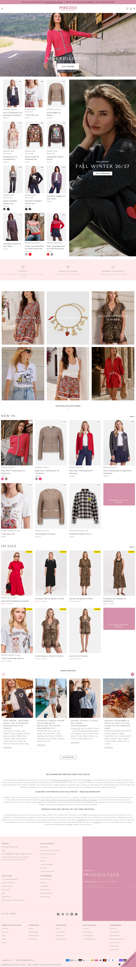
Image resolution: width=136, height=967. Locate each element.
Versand (43, 857)
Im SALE (9, 546)
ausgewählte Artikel (54, 2)
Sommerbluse (115, 935)
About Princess (45, 879)
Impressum (6, 890)
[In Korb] (18, 104)
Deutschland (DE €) (24, 960)
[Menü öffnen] (2, 8)
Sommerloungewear (117, 939)
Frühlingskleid (88, 932)
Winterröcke (60, 935)
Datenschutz (6, 897)
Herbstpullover (34, 935)
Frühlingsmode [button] (89, 925)
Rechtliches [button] (7, 876)
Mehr (132, 417)
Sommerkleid (114, 932)
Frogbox (89, 780)
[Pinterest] (63, 914)
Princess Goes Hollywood (14, 965)
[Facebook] (58, 914)
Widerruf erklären (46, 864)
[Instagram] (67, 914)
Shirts (48, 800)
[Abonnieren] (132, 886)
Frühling (86, 928)
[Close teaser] (119, 964)
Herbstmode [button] (34, 925)
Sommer (113, 928)
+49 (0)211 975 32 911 (10, 847)
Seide (4, 939)
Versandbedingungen (10, 879)
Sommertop (114, 949)
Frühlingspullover (89, 939)
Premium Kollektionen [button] (11, 925)
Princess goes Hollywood (61, 780)
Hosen (43, 800)
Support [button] (5, 844)
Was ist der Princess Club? (50, 850)
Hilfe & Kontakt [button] (47, 844)
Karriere (43, 883)
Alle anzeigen (68, 757)
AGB (3, 893)
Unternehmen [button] (46, 876)
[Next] (132, 674)
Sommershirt (114, 946)
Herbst (31, 928)
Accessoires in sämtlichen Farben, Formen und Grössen (77, 800)
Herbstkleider (33, 932)
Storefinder (44, 886)
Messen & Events (46, 893)
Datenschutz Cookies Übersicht (13, 900)
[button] (128, 959)
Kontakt (43, 868)
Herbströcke (33, 939)
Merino (4, 935)
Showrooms (44, 890)
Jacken (53, 800)
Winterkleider (60, 932)
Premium (5, 928)
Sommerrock (114, 942)
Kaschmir (81, 820)
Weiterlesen (7, 747)
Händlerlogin (45, 897)
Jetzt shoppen (68, 67)
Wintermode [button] (61, 925)
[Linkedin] (71, 914)
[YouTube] (76, 914)
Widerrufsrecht (7, 886)
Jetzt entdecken (102, 173)
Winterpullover (61, 939)
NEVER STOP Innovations (51, 965)
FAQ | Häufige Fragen (48, 854)
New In (8, 416)
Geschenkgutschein (47, 871)
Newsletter (44, 847)
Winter (58, 928)
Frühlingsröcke (88, 935)
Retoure (43, 861)
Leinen (4, 942)
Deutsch (6, 960)
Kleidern (97, 822)
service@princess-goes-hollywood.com (17, 854)
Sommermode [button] (115, 925)
